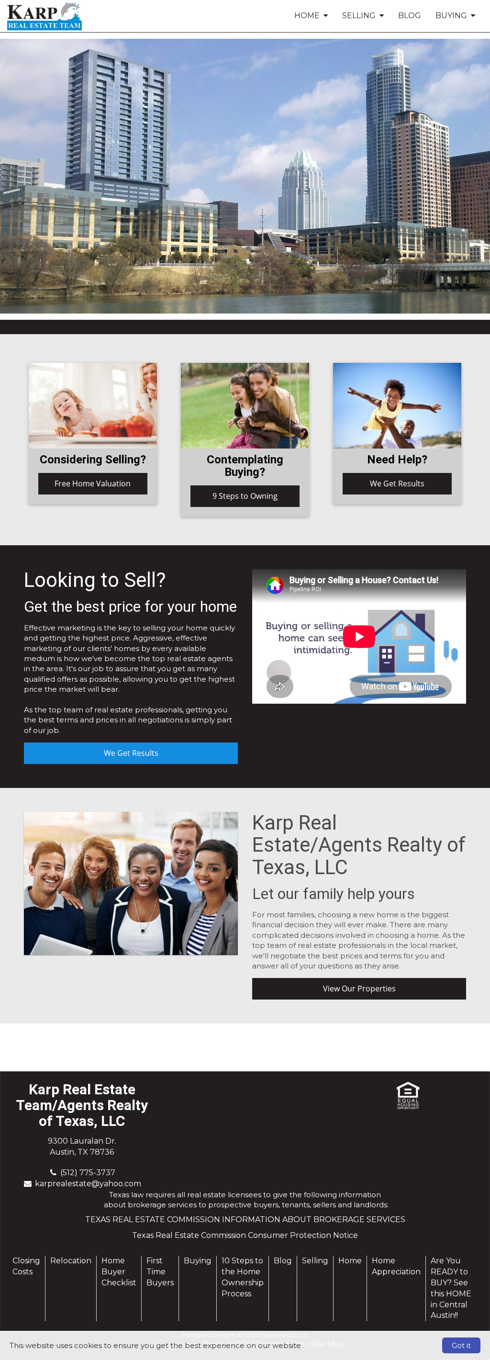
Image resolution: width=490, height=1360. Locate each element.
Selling (315, 1260)
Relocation (70, 1260)
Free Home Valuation (93, 483)
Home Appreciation (396, 1266)
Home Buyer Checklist (118, 1271)
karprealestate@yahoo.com (88, 1183)
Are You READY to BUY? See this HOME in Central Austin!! (451, 1288)
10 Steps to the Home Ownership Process (243, 1277)
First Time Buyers (160, 1271)
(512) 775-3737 (87, 1172)
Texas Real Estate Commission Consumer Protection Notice (245, 1235)
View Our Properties (359, 988)
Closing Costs (26, 1266)
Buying (198, 1260)
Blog (409, 15)
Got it (461, 1345)
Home (350, 1260)
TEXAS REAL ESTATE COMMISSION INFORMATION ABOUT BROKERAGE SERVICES (245, 1219)
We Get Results (397, 483)
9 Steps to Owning (245, 496)
